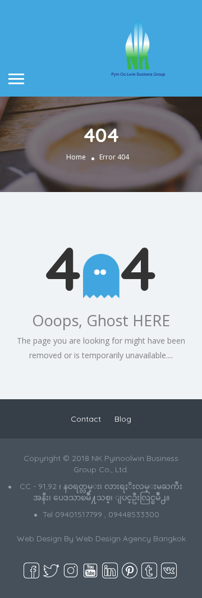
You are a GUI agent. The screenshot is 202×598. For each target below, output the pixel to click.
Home (76, 157)
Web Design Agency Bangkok (131, 538)
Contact (86, 419)
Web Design (39, 538)
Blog (122, 419)
